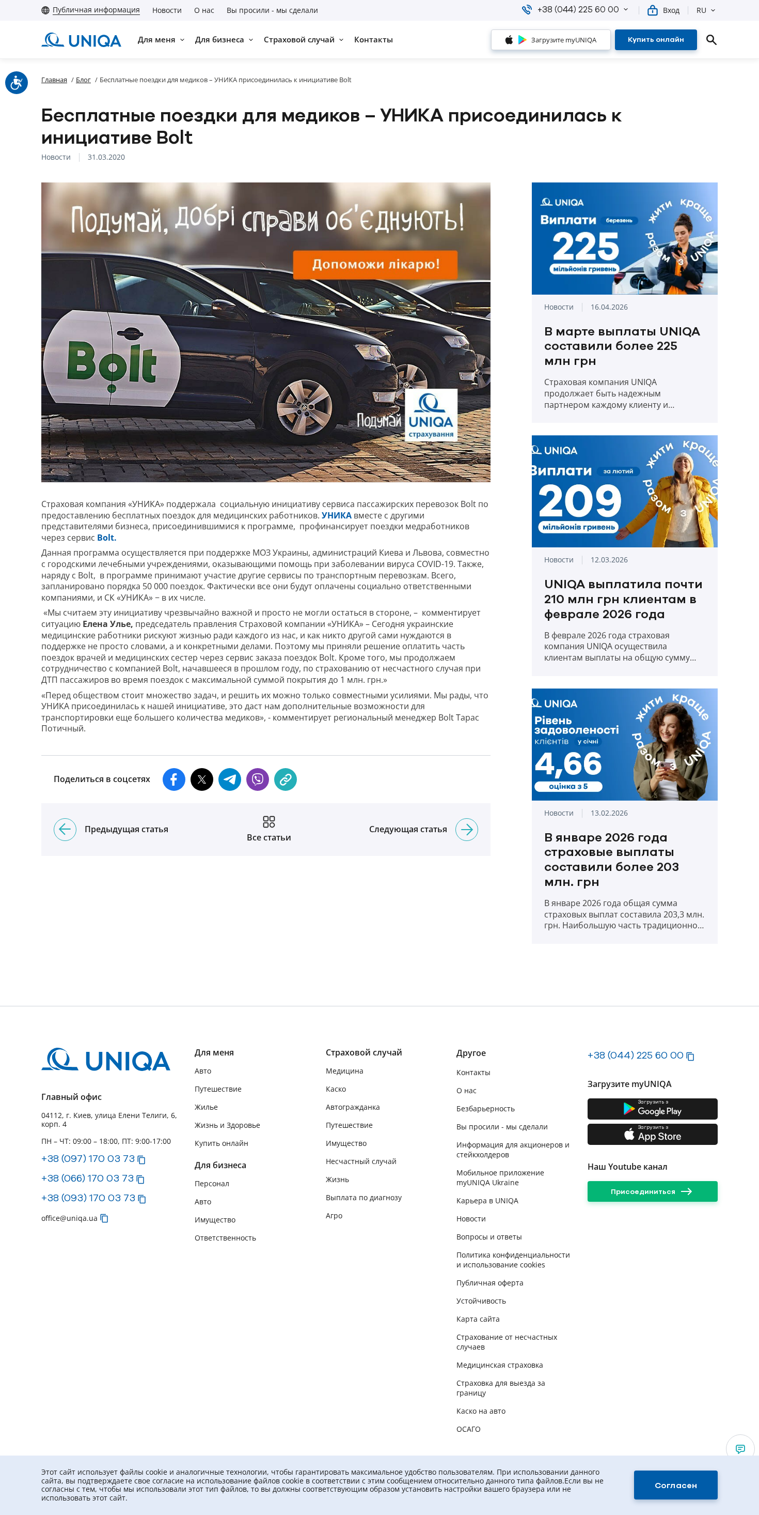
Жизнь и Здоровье (227, 1125)
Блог (83, 79)
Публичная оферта (490, 1283)
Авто (203, 1071)
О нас (204, 10)
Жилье (206, 1107)
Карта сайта (478, 1319)
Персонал (212, 1183)
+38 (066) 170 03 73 (87, 1178)
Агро (334, 1215)
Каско (336, 1089)
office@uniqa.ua (69, 1218)
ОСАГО (468, 1429)
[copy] (285, 779)
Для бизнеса (220, 1165)
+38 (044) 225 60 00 (636, 1055)
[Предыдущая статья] (65, 829)
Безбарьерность (485, 1108)
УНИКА (337, 515)
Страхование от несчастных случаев (506, 1342)
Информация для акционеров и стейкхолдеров (513, 1149)
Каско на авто (480, 1411)
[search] (711, 39)
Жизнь (337, 1179)
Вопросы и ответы (489, 1237)
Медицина (344, 1071)
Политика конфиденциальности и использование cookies (513, 1259)
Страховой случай (364, 1053)
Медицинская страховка (499, 1365)
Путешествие (218, 1089)
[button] (625, 9)
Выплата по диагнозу (364, 1197)
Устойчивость (481, 1301)
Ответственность (225, 1238)
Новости (167, 10)
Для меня (214, 1053)
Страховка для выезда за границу (500, 1388)
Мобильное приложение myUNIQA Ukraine (500, 1177)
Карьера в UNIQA (487, 1200)
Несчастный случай (361, 1161)
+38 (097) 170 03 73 (88, 1158)
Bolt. (107, 537)
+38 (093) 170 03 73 (88, 1197)
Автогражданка (353, 1107)
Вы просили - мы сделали (272, 10)
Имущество (215, 1220)
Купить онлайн (221, 1143)
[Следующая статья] (466, 829)
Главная (54, 79)
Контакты (473, 1072)
